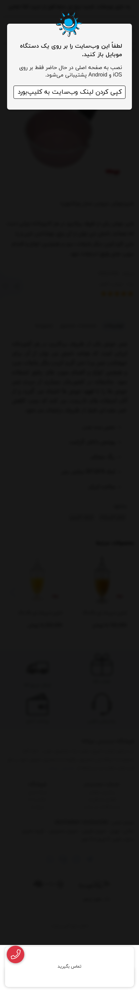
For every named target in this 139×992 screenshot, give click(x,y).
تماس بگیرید (69, 967)
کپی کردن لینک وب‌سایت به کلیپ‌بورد (70, 92)
